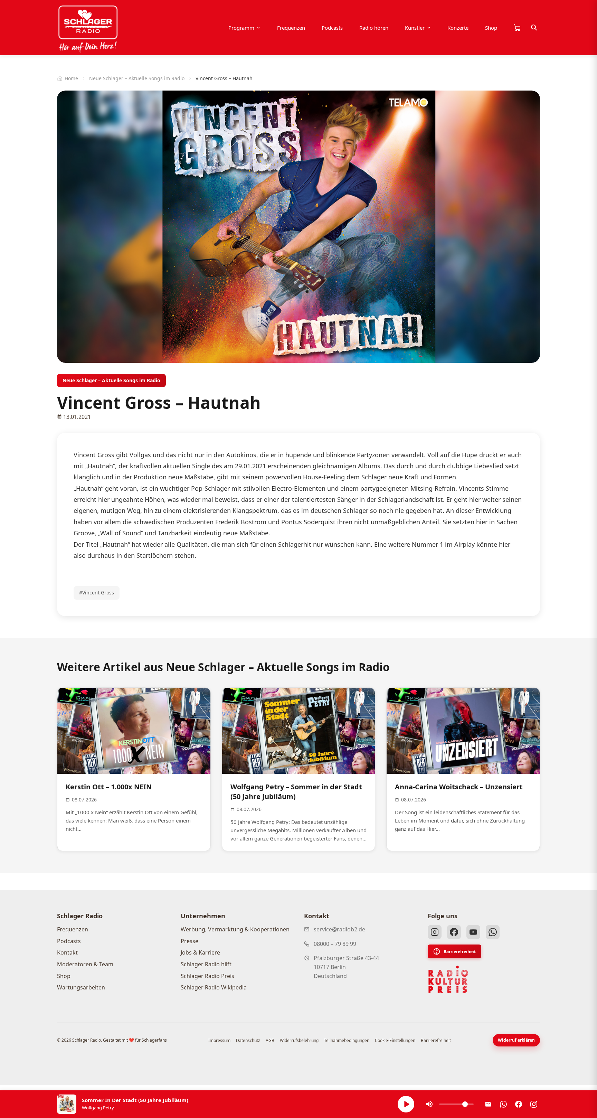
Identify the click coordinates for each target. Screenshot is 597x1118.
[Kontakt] (488, 1104)
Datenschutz (248, 1040)
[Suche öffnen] (534, 28)
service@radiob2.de (339, 929)
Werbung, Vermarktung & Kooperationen (235, 929)
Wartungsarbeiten (81, 987)
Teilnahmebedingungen (346, 1040)
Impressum (219, 1040)
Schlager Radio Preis (207, 976)
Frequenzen (291, 27)
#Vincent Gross (96, 592)
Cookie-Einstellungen (395, 1040)
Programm (241, 27)
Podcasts (332, 27)
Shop (491, 27)
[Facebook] (454, 932)
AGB (270, 1040)
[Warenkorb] (517, 28)
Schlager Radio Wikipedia (214, 987)
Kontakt (67, 952)
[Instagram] (435, 932)
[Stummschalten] (429, 1104)
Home (71, 78)
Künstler (415, 27)
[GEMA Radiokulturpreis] (448, 979)
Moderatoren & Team (85, 964)
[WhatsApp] (493, 932)
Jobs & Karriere (200, 952)
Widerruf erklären (516, 1040)
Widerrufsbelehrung (299, 1040)
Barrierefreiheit (460, 952)
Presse (189, 941)
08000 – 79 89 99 (335, 944)
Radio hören (373, 27)
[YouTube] (473, 932)
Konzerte (457, 27)
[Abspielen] (406, 1104)
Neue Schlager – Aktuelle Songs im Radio (136, 78)
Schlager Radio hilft (206, 964)
